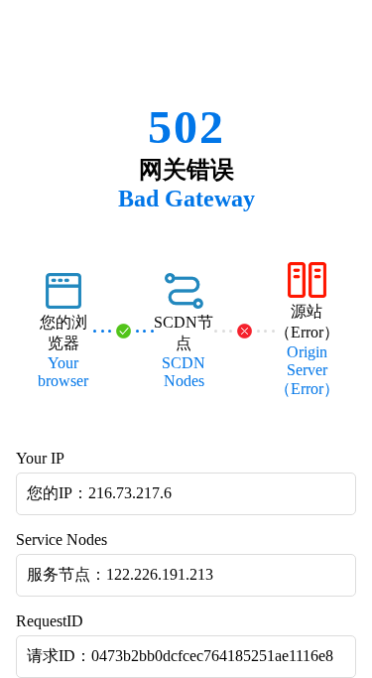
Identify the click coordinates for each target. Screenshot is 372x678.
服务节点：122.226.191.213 (120, 574)
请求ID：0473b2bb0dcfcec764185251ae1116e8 (180, 655)
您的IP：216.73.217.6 (99, 492)
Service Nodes (61, 539)
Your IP (40, 458)
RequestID (49, 620)
